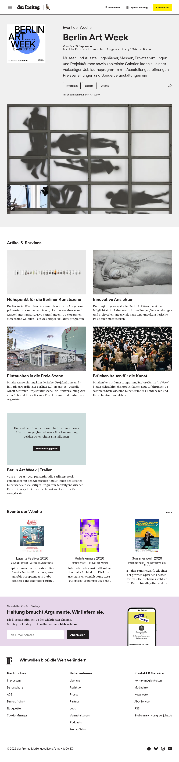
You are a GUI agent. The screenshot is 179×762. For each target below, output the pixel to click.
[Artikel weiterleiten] (170, 85)
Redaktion (76, 687)
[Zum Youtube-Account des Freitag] (170, 749)
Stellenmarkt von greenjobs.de (153, 715)
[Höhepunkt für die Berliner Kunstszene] (46, 285)
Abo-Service (142, 701)
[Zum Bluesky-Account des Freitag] (156, 749)
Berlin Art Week (91, 94)
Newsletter (141, 694)
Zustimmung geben (47, 448)
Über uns (75, 680)
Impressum (14, 680)
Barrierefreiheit (16, 701)
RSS (137, 708)
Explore (89, 85)
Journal (105, 85)
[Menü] (10, 7)
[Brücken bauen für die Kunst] (132, 362)
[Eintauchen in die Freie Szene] (46, 364)
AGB (9, 694)
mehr (169, 512)
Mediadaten (141, 687)
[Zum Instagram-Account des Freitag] (163, 749)
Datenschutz (15, 687)
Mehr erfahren (69, 624)
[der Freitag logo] (29, 7)
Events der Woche (24, 511)
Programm (72, 85)
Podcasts (76, 722)
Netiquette (14, 708)
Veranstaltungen (80, 715)
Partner (74, 701)
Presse (74, 694)
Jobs (73, 708)
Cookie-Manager (17, 715)
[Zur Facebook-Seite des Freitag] (149, 749)
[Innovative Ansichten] (132, 285)
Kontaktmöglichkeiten (148, 680)
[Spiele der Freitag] (48, 7)
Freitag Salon (78, 729)
